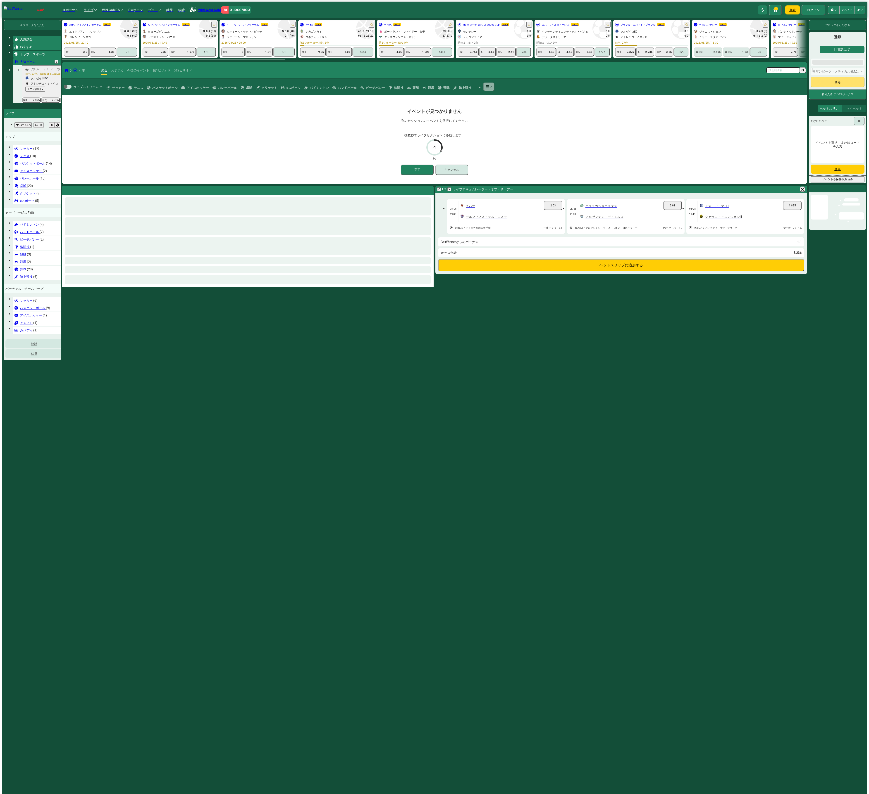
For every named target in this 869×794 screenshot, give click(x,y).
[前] (56, 62)
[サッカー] (75, 70)
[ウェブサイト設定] (833, 10)
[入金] (762, 9)
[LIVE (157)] (66, 70)
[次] (77, 189)
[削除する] (429, 189)
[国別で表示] (57, 125)
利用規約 (859, 196)
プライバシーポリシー (829, 199)
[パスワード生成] (845, 162)
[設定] (859, 237)
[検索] (803, 70)
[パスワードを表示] (858, 162)
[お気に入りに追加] (135, 25)
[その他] (488, 87)
